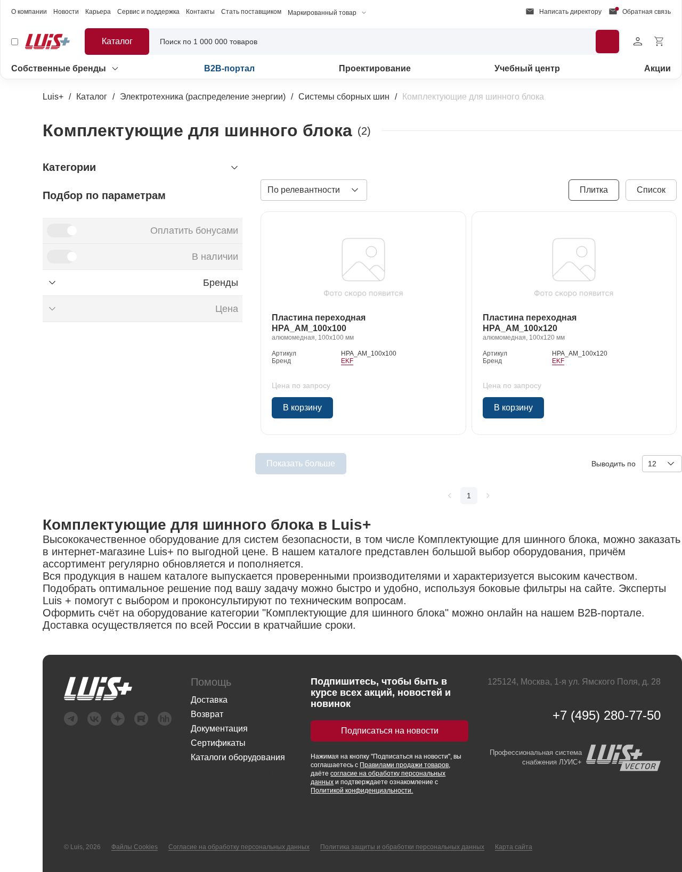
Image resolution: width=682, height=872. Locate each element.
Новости (66, 11)
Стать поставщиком (251, 11)
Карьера (98, 11)
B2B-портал (229, 68)
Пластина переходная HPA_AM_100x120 (530, 323)
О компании (29, 11)
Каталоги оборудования (238, 757)
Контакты (200, 11)
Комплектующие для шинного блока (473, 96)
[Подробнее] (607, 41)
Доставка (209, 699)
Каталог (91, 96)
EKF (347, 361)
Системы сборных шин (343, 96)
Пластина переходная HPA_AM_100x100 (319, 323)
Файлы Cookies (134, 847)
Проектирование (375, 68)
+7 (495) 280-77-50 (607, 715)
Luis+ (53, 96)
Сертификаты (218, 742)
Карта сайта (513, 847)
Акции (657, 68)
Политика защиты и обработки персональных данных (402, 847)
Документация (219, 728)
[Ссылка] (363, 264)
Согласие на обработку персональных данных (239, 847)
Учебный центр (527, 68)
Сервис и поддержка (148, 11)
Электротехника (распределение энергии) (203, 96)
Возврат (207, 714)
